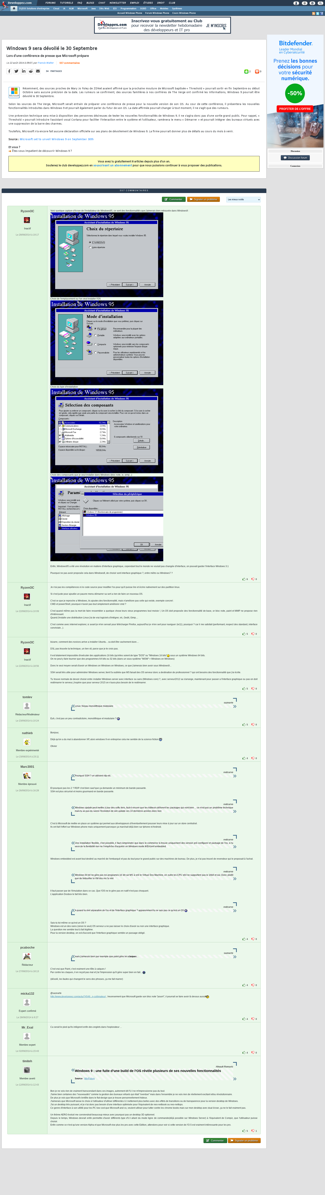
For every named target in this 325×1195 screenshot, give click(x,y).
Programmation (128, 8)
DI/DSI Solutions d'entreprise (34, 8)
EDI (115, 8)
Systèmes (177, 8)
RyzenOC (27, 211)
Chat (101, 3)
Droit (161, 3)
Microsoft (82, 8)
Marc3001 (27, 766)
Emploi (134, 3)
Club (171, 3)
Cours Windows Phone (184, 13)
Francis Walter (46, 63)
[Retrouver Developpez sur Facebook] (321, 13)
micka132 (27, 993)
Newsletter (117, 3)
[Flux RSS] (313, 13)
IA (64, 8)
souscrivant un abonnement (112, 165)
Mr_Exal (27, 1027)
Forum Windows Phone (157, 13)
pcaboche (27, 947)
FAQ (79, 3)
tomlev (27, 697)
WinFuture (89, 1078)
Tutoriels (66, 3)
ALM (71, 8)
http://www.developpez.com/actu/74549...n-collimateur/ (78, 996)
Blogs (90, 3)
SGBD (143, 8)
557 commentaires (69, 63)
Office (153, 8)
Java (93, 8)
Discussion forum (297, 157)
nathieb (27, 733)
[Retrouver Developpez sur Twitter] (317, 13)
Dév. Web (104, 8)
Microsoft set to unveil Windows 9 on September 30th (57, 139)
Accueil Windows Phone (129, 13)
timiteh (27, 1061)
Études (148, 3)
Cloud (56, 8)
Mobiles (164, 8)
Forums (50, 3)
